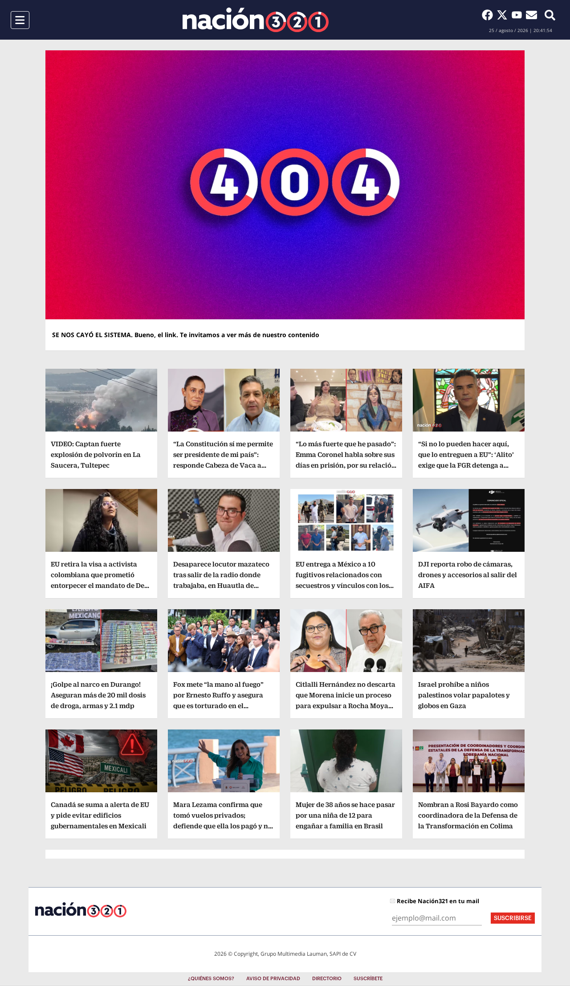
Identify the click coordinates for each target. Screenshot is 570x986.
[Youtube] (518, 15)
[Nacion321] (256, 19)
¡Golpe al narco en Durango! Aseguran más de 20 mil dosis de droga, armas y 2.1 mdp (98, 694)
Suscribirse (513, 918)
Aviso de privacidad (273, 978)
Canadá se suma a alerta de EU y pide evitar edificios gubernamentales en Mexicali (100, 815)
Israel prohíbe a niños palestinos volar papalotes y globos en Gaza (464, 694)
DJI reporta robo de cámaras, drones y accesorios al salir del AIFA (467, 574)
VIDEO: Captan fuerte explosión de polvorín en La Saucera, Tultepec (96, 454)
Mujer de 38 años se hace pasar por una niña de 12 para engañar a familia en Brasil (345, 815)
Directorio (327, 978)
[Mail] (531, 15)
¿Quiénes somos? (211, 978)
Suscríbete (368, 978)
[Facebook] (489, 15)
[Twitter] (504, 15)
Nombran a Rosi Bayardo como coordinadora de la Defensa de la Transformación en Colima (468, 815)
